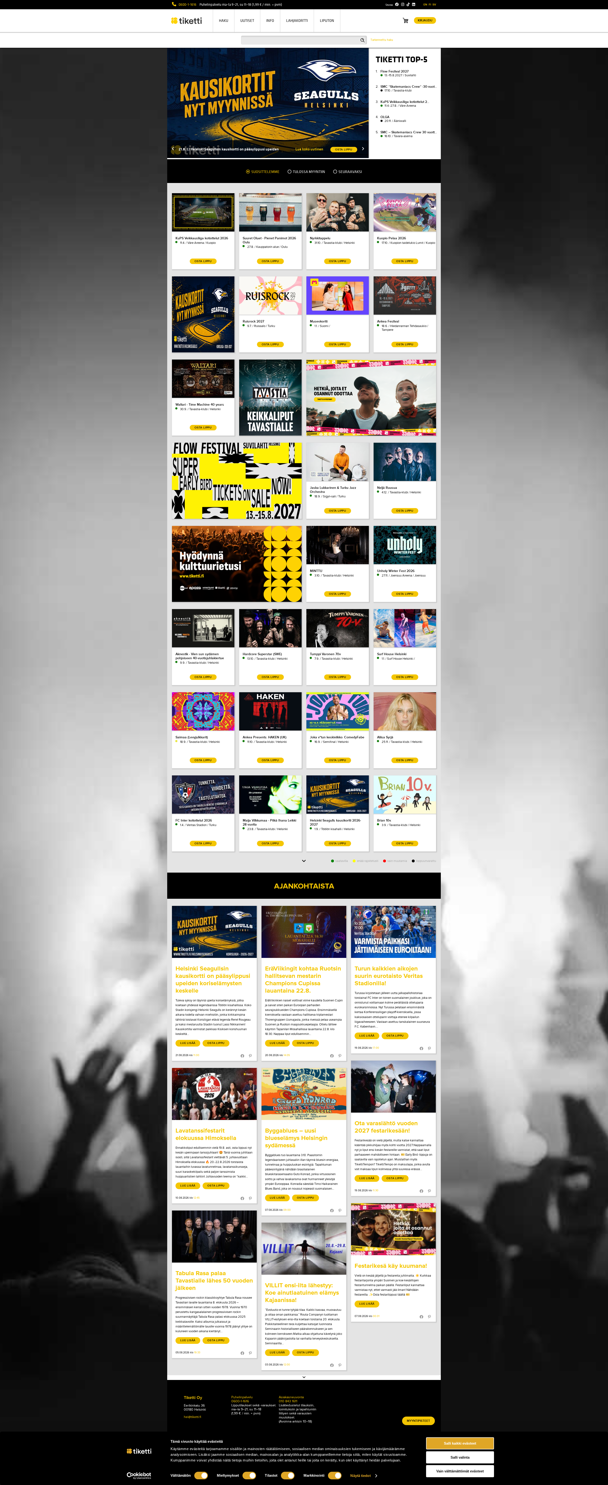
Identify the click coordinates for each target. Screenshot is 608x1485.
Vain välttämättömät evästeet (460, 1471)
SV (434, 4)
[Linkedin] (413, 4)
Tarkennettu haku (381, 40)
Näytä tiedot (360, 1476)
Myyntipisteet (418, 1421)
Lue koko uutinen (286, 149)
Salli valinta (460, 1457)
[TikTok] (408, 4)
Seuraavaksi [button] (350, 172)
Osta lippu (216, 1043)
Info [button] (270, 21)
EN (425, 4)
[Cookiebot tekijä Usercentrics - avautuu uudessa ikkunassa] (139, 1475)
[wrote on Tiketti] (214, 932)
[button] (340, 149)
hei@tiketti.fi (192, 1417)
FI (430, 4)
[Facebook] (397, 4)
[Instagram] (402, 4)
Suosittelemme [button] (265, 172)
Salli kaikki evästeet (460, 1443)
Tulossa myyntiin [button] (308, 172)
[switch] (249, 1475)
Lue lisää (187, 1043)
